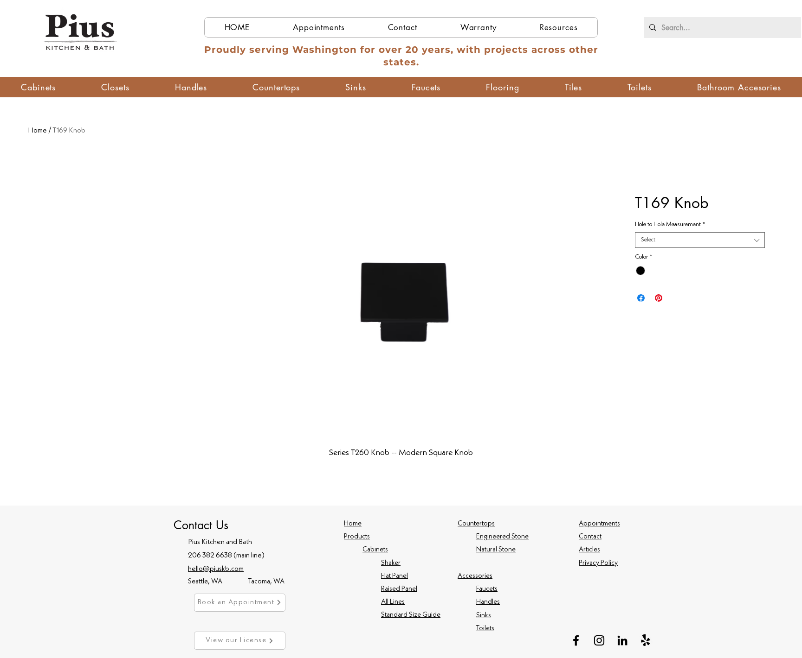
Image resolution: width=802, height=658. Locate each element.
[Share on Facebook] (641, 298)
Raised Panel (399, 589)
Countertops (476, 523)
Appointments (599, 523)
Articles (589, 549)
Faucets (487, 589)
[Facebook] (576, 640)
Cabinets (375, 549)
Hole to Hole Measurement (670, 224)
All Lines (393, 602)
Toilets (485, 628)
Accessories (475, 576)
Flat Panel (394, 576)
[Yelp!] (646, 640)
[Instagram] (599, 640)
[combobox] (700, 240)
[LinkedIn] (622, 640)
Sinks (483, 615)
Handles (488, 602)
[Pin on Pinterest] (658, 298)
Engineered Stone (502, 536)
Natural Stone (496, 549)
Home (37, 130)
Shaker (391, 563)
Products (357, 536)
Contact (590, 536)
